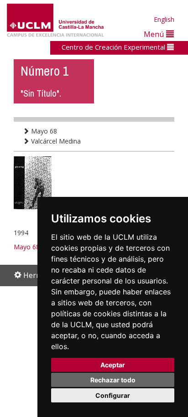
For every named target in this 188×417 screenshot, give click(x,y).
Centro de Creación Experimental (114, 46)
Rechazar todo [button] (113, 380)
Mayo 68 (43, 131)
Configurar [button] (112, 395)
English (164, 19)
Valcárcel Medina (55, 141)
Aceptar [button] (112, 365)
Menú (155, 34)
